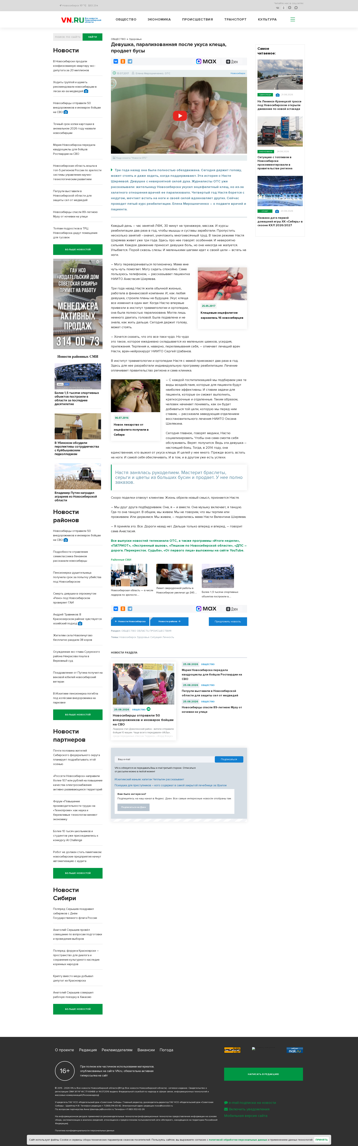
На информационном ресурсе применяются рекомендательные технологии (96, 1116)
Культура (267, 19)
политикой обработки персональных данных (238, 1139)
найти (92, 37)
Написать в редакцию (263, 1074)
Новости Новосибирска (131, 621)
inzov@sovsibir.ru (164, 1105)
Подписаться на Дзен (133, 807)
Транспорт (235, 19)
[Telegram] (130, 61)
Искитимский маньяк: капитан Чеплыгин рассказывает (149, 779)
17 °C (83, 5)
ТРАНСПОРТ (265, 94)
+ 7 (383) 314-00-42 (111, 1105)
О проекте (64, 1050)
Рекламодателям (117, 1050)
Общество (126, 19)
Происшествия (197, 19)
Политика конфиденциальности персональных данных (84, 1130)
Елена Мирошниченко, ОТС (153, 73)
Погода (166, 1050)
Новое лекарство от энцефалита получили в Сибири (131, 430)
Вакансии (146, 1050)
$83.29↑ (93, 5)
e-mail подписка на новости (252, 1102)
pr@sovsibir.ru (106, 1109)
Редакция (88, 1050)
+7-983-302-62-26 (135, 1109)
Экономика (159, 19)
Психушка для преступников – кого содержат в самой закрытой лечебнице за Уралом (171, 785)
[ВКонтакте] (116, 61)
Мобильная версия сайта (246, 1116)
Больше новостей (78, 249)
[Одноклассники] (123, 61)
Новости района (167, 621)
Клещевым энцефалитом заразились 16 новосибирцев (222, 315)
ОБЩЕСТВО (139, 709)
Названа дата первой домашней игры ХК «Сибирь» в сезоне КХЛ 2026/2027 (280, 221)
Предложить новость (228, 621)
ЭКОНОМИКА (265, 151)
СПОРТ (265, 211)
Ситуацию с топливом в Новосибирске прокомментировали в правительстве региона (274, 162)
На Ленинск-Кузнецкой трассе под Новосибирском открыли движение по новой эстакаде (279, 105)
